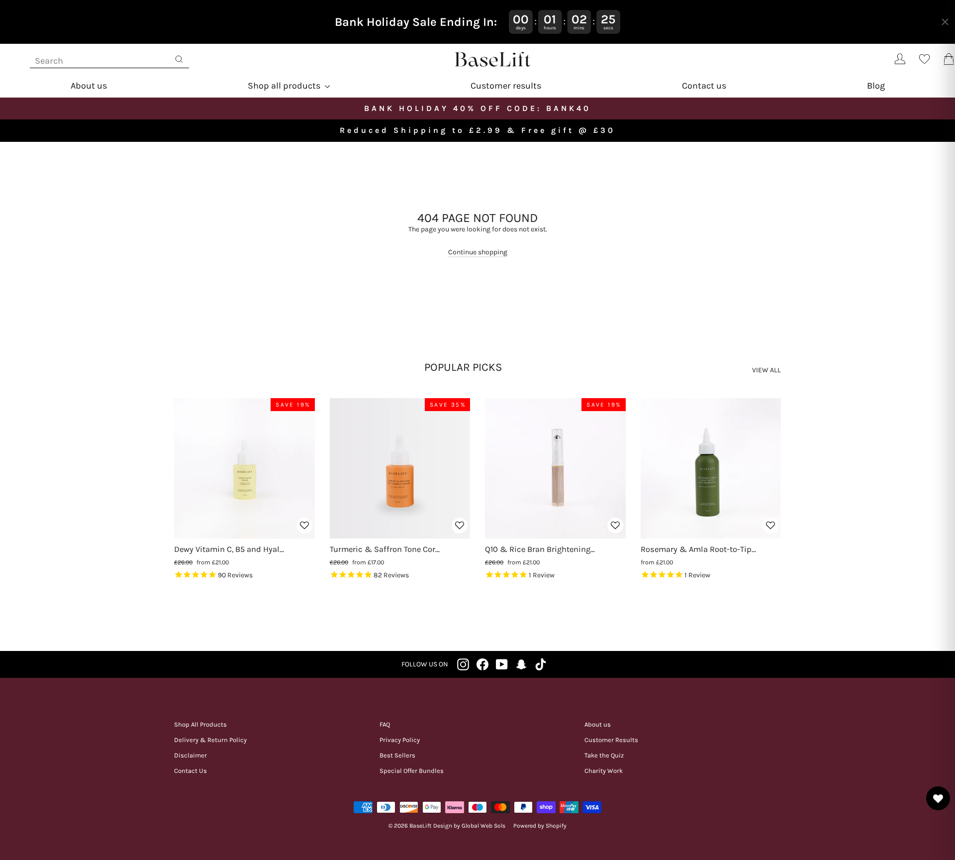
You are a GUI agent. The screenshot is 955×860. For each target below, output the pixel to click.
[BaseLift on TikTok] (541, 664)
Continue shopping (477, 252)
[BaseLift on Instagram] (463, 664)
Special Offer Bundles (412, 770)
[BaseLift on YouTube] (502, 664)
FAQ (385, 724)
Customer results (506, 85)
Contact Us (190, 770)
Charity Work (603, 770)
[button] (304, 530)
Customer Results (611, 740)
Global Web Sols (483, 825)
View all (766, 370)
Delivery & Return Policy (210, 740)
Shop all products (285, 85)
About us (89, 85)
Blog (876, 85)
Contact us (704, 85)
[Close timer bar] (945, 22)
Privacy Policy (400, 740)
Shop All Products (200, 724)
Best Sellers (397, 755)
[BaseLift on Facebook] (482, 664)
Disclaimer (190, 755)
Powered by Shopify (540, 825)
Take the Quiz (604, 755)
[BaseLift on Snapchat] (521, 664)
